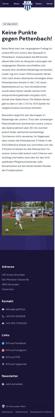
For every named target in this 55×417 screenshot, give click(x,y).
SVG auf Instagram (16, 350)
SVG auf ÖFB (13, 357)
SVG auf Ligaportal (16, 364)
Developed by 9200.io (41, 411)
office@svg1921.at (15, 309)
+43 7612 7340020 (16, 323)
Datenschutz (21, 411)
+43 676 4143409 (15, 316)
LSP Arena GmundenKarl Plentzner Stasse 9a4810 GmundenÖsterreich (15, 282)
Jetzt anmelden (14, 384)
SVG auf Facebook (16, 343)
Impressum (7, 411)
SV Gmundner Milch (16, 406)
